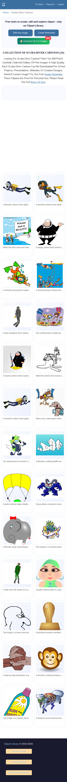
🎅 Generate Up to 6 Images (35, 40)
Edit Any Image (20, 33)
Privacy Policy (19, 762)
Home (6, 12)
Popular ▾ (50, 4)
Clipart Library (11, 743)
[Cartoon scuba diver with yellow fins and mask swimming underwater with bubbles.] (50, 188)
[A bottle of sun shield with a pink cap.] (17, 707)
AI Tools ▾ (39, 4)
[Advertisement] (33, 136)
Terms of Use (19, 751)
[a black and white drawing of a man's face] (17, 622)
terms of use (37, 82)
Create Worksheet (46, 33)
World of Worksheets (19, 772)
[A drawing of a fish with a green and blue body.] (50, 530)
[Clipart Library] (3, 4)
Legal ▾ (60, 4)
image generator (53, 74)
